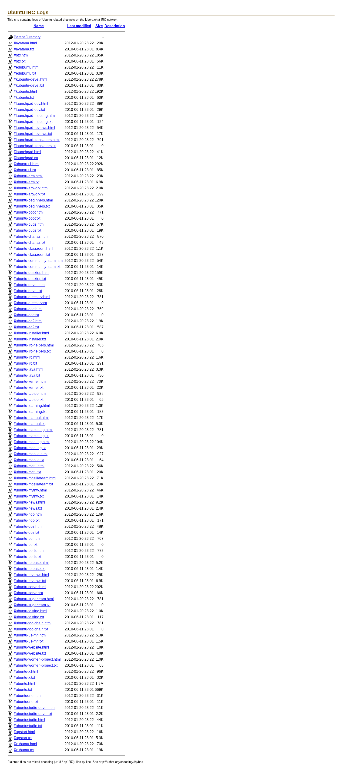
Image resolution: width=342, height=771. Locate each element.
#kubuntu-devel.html (30, 79)
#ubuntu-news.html (29, 502)
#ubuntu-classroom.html (33, 248)
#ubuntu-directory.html (32, 297)
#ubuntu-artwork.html (31, 188)
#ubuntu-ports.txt (27, 557)
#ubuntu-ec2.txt (26, 327)
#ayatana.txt (24, 49)
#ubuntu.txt (23, 690)
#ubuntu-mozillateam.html (35, 478)
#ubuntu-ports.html (29, 551)
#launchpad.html (27, 152)
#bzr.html (21, 55)
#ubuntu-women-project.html (37, 659)
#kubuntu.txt (24, 97)
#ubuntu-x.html (26, 671)
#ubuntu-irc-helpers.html (34, 345)
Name (39, 26)
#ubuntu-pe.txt (25, 545)
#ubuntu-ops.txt (26, 532)
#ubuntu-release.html (31, 563)
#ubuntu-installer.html (31, 333)
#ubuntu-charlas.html (31, 236)
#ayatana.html (25, 43)
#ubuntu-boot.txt (27, 218)
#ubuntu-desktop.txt (30, 279)
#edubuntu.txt (25, 73)
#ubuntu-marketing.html (33, 430)
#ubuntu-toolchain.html (32, 623)
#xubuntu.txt (24, 750)
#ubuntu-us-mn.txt (28, 641)
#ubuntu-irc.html (27, 357)
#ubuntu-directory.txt (30, 303)
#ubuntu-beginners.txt (32, 206)
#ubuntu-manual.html (31, 418)
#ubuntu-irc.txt (25, 363)
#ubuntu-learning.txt (30, 412)
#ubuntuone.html (27, 696)
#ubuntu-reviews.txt (30, 581)
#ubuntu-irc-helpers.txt (32, 351)
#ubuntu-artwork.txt (29, 194)
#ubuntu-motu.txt (27, 472)
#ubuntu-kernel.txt (28, 387)
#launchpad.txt (26, 158)
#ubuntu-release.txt (29, 569)
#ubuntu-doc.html (28, 309)
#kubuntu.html (25, 91)
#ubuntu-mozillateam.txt (33, 484)
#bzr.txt (19, 61)
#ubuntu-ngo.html (28, 514)
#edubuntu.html (26, 67)
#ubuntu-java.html (28, 369)
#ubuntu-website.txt (30, 653)
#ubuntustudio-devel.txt (33, 714)
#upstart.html (24, 732)
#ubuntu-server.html (30, 587)
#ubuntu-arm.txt (26, 182)
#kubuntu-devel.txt (29, 85)
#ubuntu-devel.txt (28, 291)
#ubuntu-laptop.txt (28, 400)
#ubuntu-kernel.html (30, 381)
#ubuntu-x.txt (24, 677)
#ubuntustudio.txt (28, 726)
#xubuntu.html (25, 744)
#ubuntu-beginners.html (33, 200)
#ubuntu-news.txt (28, 508)
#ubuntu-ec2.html (28, 321)
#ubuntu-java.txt (27, 375)
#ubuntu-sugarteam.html (34, 599)
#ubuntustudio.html (29, 720)
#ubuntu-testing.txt (29, 617)
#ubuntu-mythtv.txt (29, 496)
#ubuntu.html (24, 683)
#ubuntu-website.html (31, 647)
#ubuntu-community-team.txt (37, 267)
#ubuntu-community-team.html (39, 261)
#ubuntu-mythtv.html (30, 490)
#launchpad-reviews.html (34, 128)
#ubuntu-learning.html (32, 406)
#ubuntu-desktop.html (31, 273)
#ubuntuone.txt (26, 702)
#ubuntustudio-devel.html (34, 708)
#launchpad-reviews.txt (33, 134)
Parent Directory (27, 37)
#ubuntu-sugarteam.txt (32, 605)
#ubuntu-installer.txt (30, 339)
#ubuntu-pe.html (27, 538)
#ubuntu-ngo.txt (26, 520)
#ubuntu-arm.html (28, 176)
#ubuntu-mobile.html (30, 454)
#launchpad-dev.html (31, 103)
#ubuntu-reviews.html (31, 575)
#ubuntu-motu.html (29, 466)
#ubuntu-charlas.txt (29, 242)
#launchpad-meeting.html (35, 116)
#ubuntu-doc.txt (26, 315)
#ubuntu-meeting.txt (30, 448)
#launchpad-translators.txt (35, 146)
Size (99, 26)
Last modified (79, 26)
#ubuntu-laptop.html (30, 393)
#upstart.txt (23, 738)
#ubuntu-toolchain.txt (31, 629)
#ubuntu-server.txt (28, 593)
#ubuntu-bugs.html (29, 224)
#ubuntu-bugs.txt (27, 230)
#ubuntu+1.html (26, 164)
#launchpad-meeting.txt (33, 122)
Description (114, 26)
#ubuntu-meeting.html (32, 442)
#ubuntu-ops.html (28, 526)
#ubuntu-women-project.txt (35, 665)
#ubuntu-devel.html (29, 285)
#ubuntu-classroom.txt (32, 255)
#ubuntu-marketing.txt (31, 436)
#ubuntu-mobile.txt (29, 460)
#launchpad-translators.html (37, 140)
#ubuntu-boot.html (29, 212)
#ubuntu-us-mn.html (30, 635)
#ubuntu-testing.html (30, 611)
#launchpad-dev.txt (29, 110)
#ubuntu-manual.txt (29, 424)
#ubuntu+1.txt (25, 170)
